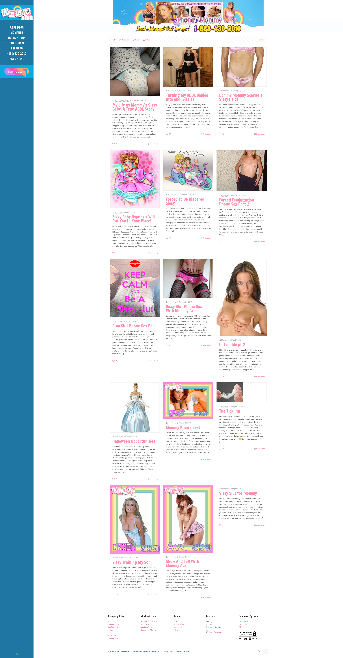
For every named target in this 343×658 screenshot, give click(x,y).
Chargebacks (179, 624)
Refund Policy (113, 624)
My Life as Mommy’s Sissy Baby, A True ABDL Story (134, 107)
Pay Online (243, 624)
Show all (263, 40)
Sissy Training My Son (131, 562)
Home (109, 27)
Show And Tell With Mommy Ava (182, 563)
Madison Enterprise (148, 627)
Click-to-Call (243, 621)
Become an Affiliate (148, 630)
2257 (110, 633)
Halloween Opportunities (133, 441)
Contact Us (178, 627)
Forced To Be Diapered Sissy (185, 201)
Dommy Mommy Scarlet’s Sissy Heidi (240, 97)
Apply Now (145, 624)
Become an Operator (149, 621)
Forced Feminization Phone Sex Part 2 (236, 202)
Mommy (171, 91)
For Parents (112, 636)
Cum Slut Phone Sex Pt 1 (133, 326)
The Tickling (229, 411)
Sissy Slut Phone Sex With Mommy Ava (184, 308)
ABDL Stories (121, 27)
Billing (176, 630)
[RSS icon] (17, 654)
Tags (137, 40)
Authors (148, 40)
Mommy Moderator (122, 100)
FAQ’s (176, 621)
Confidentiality (113, 627)
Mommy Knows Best (183, 427)
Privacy (110, 630)
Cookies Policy (114, 638)
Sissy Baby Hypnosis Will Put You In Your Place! (133, 219)
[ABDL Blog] (16, 12)
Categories (124, 40)
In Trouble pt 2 (232, 344)
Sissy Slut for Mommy (238, 493)
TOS (109, 621)
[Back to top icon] (265, 651)
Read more (154, 144)
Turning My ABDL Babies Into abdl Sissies (187, 97)
